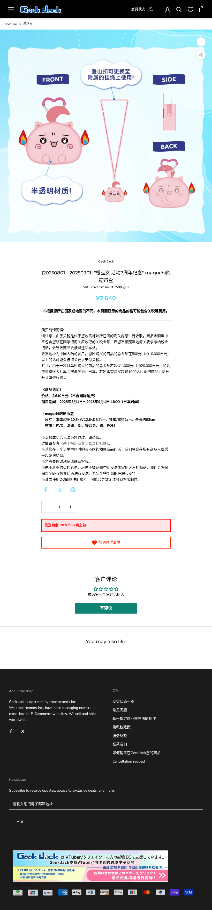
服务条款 (119, 735)
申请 (20, 821)
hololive (11, 24)
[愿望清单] (190, 9)
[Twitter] (59, 489)
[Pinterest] (72, 489)
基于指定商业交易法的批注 (134, 718)
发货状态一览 (142, 9)
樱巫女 (28, 24)
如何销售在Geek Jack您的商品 (136, 752)
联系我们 (119, 744)
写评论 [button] (106, 608)
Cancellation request (128, 761)
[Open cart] (201, 9)
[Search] (179, 9)
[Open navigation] (11, 9)
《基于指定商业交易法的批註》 (83, 443)
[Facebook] (45, 489)
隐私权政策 (121, 727)
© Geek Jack (22, 885)
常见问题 (119, 710)
